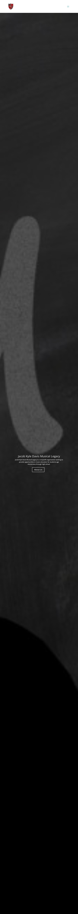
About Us (38, 469)
